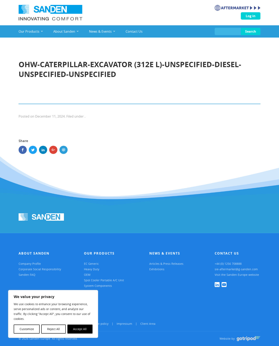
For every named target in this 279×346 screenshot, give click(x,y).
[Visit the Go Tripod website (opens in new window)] (248, 338)
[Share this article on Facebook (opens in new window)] (23, 150)
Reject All (53, 329)
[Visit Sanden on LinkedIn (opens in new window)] (217, 284)
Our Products (99, 253)
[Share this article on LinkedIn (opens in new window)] (43, 150)
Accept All (80, 329)
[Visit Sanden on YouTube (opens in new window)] (224, 284)
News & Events (164, 253)
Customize (27, 329)
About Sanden (34, 253)
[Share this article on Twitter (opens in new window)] (33, 150)
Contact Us (227, 253)
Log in (251, 16)
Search (250, 31)
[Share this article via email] (63, 150)
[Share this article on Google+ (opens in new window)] (53, 150)
